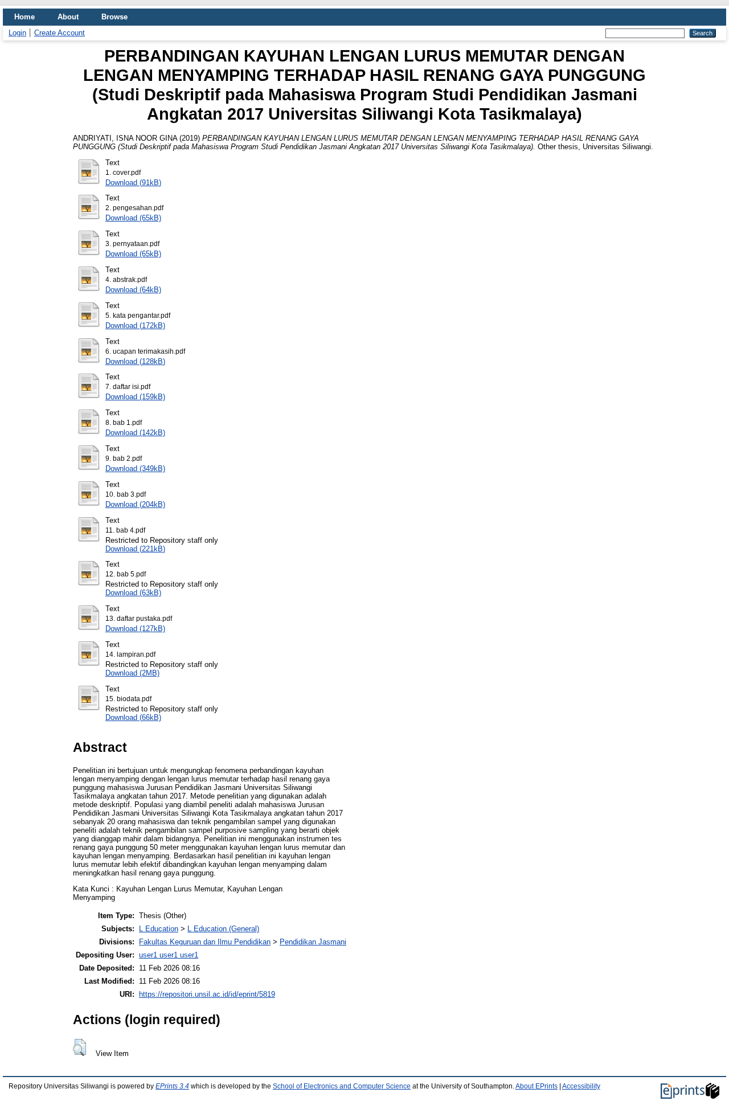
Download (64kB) (133, 289)
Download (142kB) (135, 432)
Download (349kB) (135, 468)
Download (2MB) (132, 673)
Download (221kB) (135, 549)
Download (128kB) (135, 361)
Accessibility (581, 1086)
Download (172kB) (135, 325)
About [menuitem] (68, 17)
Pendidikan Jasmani (313, 942)
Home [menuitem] (24, 17)
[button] (79, 1047)
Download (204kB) (135, 504)
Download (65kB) (133, 218)
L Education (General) (223, 928)
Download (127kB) (135, 628)
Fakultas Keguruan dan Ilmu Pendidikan (205, 942)
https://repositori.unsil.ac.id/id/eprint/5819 (207, 994)
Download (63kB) (133, 592)
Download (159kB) (135, 396)
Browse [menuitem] (114, 17)
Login (17, 32)
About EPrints (536, 1086)
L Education (158, 928)
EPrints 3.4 (172, 1086)
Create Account (59, 32)
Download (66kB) (133, 717)
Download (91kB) (133, 182)
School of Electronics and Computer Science (342, 1086)
